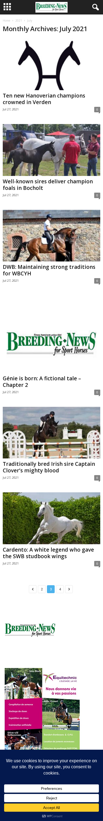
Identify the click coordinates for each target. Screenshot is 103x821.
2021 (18, 20)
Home (6, 20)
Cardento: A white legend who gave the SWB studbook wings (48, 553)
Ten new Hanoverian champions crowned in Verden (44, 99)
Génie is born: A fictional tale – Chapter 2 (42, 382)
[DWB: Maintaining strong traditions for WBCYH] (51, 235)
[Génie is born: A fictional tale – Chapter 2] (51, 334)
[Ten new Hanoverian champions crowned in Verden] (51, 64)
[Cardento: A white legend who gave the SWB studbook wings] (51, 518)
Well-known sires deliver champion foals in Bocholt (48, 185)
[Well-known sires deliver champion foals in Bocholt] (51, 150)
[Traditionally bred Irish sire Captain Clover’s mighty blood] (51, 432)
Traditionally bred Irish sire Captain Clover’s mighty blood (49, 467)
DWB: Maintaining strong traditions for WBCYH (49, 270)
